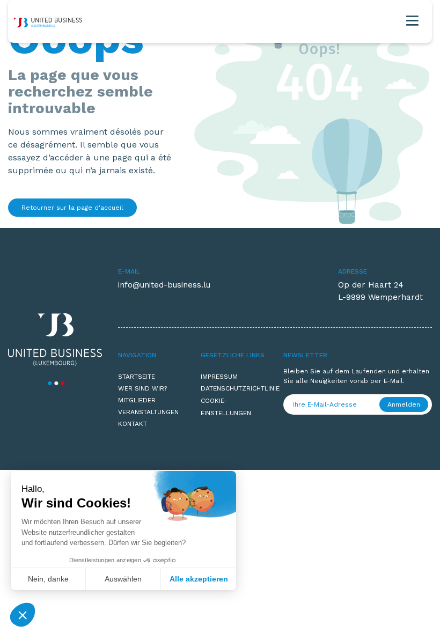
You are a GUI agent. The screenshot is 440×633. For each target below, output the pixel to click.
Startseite (136, 376)
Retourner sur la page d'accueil (72, 207)
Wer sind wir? (142, 388)
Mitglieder (137, 400)
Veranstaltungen (148, 412)
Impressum (219, 376)
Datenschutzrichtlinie (234, 388)
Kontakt (132, 424)
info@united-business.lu (164, 285)
